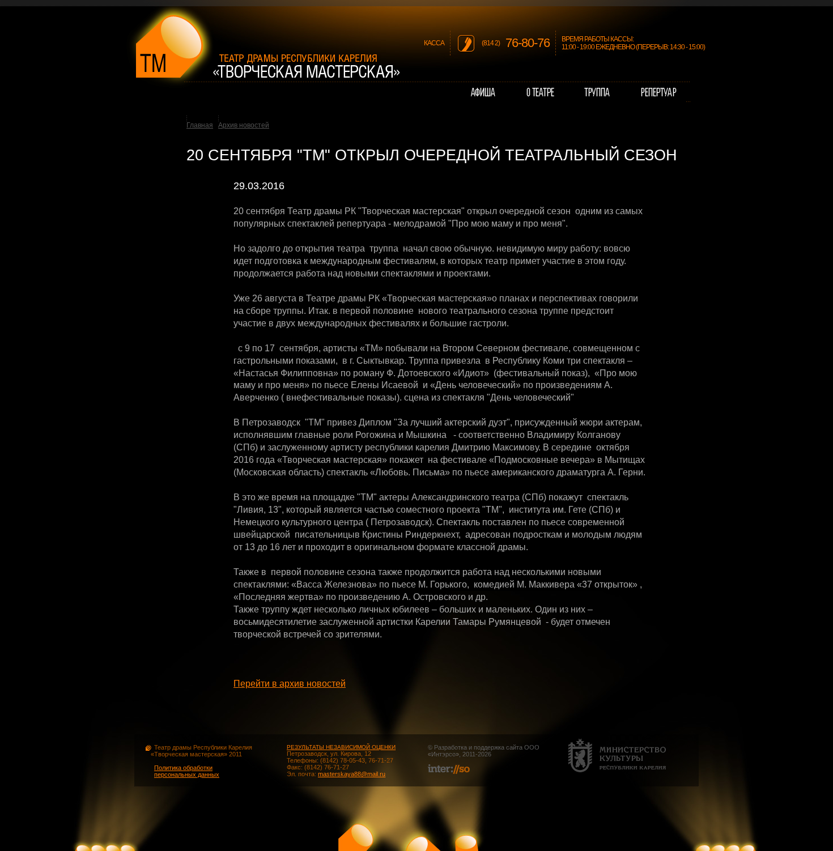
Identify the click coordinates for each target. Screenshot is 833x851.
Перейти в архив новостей (289, 683)
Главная (199, 125)
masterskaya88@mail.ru (351, 774)
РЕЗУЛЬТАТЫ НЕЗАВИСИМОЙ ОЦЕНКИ (341, 747)
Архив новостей (243, 125)
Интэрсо (443, 754)
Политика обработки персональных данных (186, 771)
